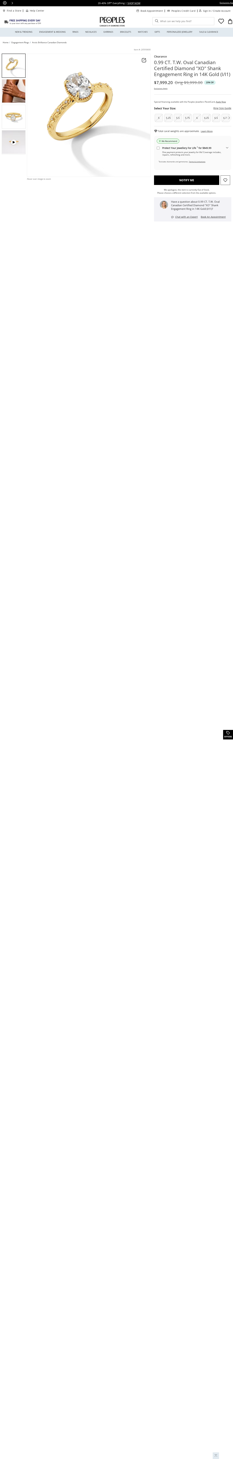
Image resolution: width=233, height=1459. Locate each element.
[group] (14, 66)
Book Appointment (152, 10)
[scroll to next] (229, 118)
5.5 (178, 117)
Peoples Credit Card (183, 10)
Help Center (37, 10)
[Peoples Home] (112, 22)
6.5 (216, 117)
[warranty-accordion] (227, 148)
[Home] (23, 22)
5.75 (187, 117)
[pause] (5, 3)
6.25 (206, 117)
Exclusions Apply (161, 88)
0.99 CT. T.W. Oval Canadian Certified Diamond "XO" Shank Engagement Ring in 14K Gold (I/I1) (192, 68)
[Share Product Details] (144, 60)
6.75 (225, 117)
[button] (12, 3)
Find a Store (14, 10)
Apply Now (221, 101)
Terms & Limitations (197, 161)
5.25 (168, 117)
